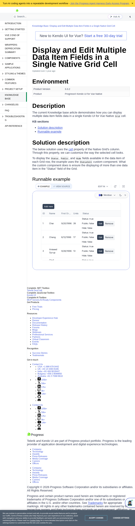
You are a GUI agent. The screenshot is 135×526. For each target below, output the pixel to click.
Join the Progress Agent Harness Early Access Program (99, 3)
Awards (35, 454)
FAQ (7, 110)
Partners (36, 337)
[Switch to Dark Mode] (120, 195)
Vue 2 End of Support (12, 37)
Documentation (39, 323)
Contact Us (37, 364)
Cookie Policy (35, 520)
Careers (36, 461)
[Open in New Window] (115, 186)
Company (36, 449)
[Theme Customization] (125, 195)
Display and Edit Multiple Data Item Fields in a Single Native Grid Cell (82, 26)
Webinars (36, 332)
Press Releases (39, 456)
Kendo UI (31, 295)
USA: (48, 367)
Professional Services (42, 334)
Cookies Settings (121, 518)
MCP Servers (33, 300)
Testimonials (38, 355)
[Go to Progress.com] (35, 436)
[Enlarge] (123, 186)
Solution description (50, 127)
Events (35, 342)
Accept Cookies (96, 518)
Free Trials (37, 307)
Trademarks (95, 502)
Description (48, 105)
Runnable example (49, 131)
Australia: (50, 376)
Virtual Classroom (40, 339)
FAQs (35, 344)
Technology (37, 451)
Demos (35, 320)
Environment (50, 81)
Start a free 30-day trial (103, 36)
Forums (35, 327)
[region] (67, 518)
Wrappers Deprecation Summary (12, 48)
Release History (39, 325)
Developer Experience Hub (45, 318)
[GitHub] (39, 397)
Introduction (13, 23)
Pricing (35, 309)
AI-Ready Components (50, 300)
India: (49, 371)
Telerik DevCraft (34, 290)
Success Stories (39, 353)
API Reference (13, 126)
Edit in (101, 186)
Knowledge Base (12, 97)
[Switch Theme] (130, 17)
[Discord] (39, 400)
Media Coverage (40, 459)
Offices (35, 463)
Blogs (35, 330)
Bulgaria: (50, 374)
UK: (48, 369)
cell (71, 149)
